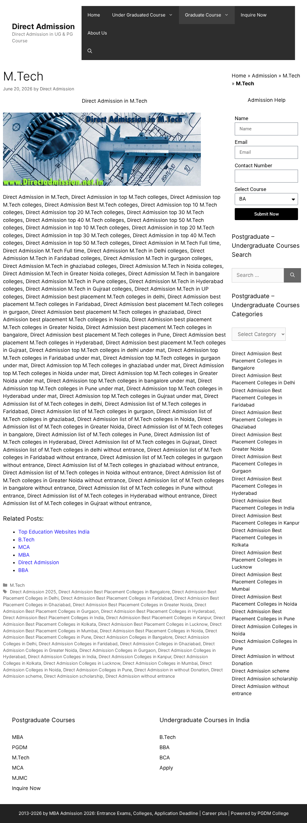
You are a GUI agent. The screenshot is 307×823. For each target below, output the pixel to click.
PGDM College (273, 813)
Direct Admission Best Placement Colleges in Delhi (263, 379)
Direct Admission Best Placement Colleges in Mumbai (257, 581)
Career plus (214, 813)
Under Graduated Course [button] (138, 15)
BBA (164, 747)
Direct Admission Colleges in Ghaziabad (160, 643)
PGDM (19, 747)
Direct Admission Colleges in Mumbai (160, 663)
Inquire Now (26, 788)
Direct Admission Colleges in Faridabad (78, 643)
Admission (264, 76)
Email (241, 142)
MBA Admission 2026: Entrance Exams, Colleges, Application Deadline (124, 813)
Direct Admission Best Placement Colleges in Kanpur (158, 617)
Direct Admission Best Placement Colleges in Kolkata (257, 537)
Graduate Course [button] (203, 15)
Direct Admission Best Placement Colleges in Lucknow (152, 624)
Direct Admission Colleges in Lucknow (81, 663)
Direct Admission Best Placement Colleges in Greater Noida (132, 604)
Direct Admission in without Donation (171, 669)
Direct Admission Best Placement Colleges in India (53, 617)
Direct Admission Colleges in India (62, 656)
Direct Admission (43, 26)
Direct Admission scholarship (73, 676)
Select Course (250, 189)
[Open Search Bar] (90, 51)
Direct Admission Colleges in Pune (97, 669)
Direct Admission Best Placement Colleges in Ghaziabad (257, 419)
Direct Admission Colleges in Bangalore (133, 637)
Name (241, 118)
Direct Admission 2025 (33, 591)
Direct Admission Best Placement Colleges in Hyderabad (158, 611)
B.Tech (167, 737)
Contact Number (253, 165)
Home (94, 15)
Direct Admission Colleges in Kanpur (135, 656)
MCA (18, 768)
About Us (97, 33)
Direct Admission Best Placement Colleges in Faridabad (116, 598)
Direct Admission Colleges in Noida (264, 630)
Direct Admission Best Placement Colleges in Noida (151, 630)
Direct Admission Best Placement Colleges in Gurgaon (257, 463)
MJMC (19, 778)
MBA (17, 737)
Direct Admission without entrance (140, 676)
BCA (164, 758)
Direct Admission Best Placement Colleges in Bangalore (114, 591)
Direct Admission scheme (260, 671)
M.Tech (17, 585)
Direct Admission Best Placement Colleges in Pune (263, 615)
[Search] (292, 275)
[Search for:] (258, 275)
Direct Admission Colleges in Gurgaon (117, 650)
